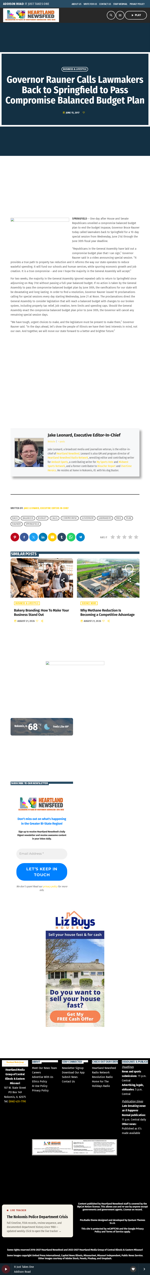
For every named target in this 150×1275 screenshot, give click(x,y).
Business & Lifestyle (75, 69)
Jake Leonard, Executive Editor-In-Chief (84, 435)
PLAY (136, 15)
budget (42, 518)
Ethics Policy (39, 1081)
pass (118, 518)
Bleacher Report (106, 466)
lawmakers (105, 518)
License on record (132, 1209)
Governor (88, 518)
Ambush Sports (59, 462)
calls (55, 518)
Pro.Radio (85, 1220)
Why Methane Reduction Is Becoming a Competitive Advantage (107, 612)
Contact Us (68, 1081)
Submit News (70, 1077)
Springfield (32, 524)
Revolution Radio (102, 1077)
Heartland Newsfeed (67, 453)
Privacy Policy (40, 1090)
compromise (69, 518)
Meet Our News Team (44, 1068)
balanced (28, 518)
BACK (15, 518)
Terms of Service (114, 1231)
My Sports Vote (105, 462)
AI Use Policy (39, 1086)
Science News (89, 603)
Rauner (16, 524)
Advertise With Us (42, 1077)
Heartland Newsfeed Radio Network (68, 457)
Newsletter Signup (73, 1068)
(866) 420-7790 (17, 1101)
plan (128, 518)
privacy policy (50, 886)
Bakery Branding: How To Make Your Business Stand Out (41, 612)
